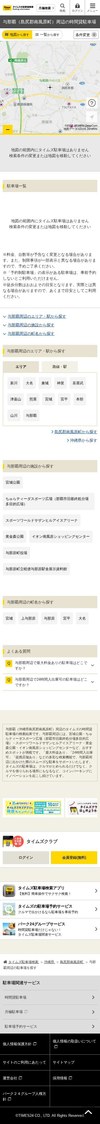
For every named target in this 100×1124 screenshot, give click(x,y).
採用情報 (60, 1078)
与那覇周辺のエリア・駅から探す (37, 316)
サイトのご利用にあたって (24, 1062)
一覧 (49, 34)
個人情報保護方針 (17, 1044)
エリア (21, 367)
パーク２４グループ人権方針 (24, 1096)
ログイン (26, 857)
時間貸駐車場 (15, 997)
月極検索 (45, 8)
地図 (19, 34)
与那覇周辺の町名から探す (31, 333)
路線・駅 (59, 367)
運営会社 (10, 1078)
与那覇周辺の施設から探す (31, 325)
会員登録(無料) (74, 857)
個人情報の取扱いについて (74, 1041)
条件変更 (85, 35)
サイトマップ (63, 1062)
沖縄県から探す (83, 440)
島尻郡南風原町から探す (75, 432)
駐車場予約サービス (21, 1026)
